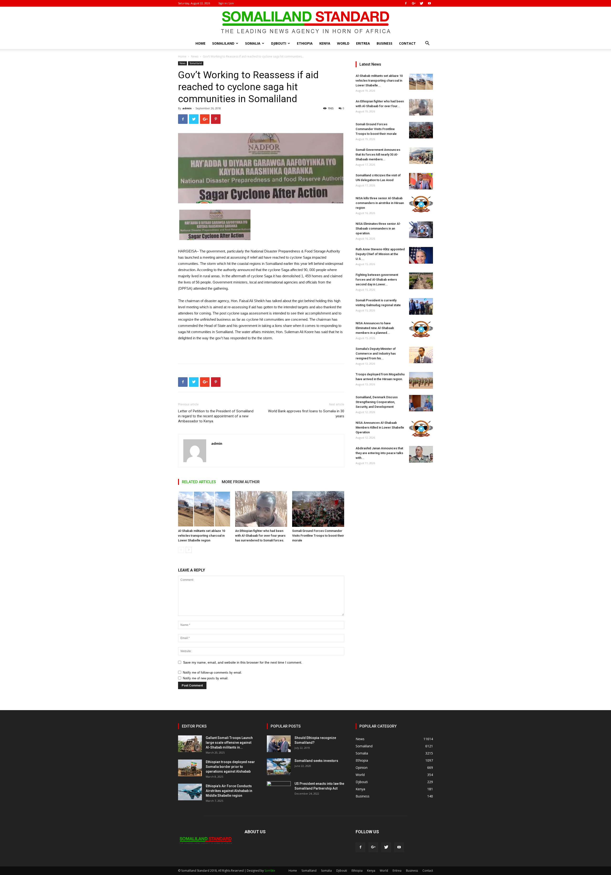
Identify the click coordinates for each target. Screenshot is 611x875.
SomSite (269, 871)
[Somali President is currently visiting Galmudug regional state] (421, 306)
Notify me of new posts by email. (205, 678)
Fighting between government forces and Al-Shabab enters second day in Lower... (377, 279)
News (194, 56)
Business (384, 43)
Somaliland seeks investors (316, 761)
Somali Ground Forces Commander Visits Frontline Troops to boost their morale (318, 535)
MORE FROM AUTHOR (241, 482)
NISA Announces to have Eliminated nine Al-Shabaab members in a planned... (375, 328)
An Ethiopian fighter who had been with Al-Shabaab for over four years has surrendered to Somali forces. (260, 535)
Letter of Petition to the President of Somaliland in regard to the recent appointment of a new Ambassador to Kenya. (215, 416)
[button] (427, 44)
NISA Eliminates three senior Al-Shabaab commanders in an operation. (378, 228)
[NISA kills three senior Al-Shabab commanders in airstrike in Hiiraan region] (421, 204)
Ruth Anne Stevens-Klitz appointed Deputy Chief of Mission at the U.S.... (380, 254)
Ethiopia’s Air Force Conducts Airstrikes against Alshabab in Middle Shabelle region (229, 790)
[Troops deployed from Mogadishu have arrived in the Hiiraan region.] (421, 380)
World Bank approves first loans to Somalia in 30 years (306, 413)
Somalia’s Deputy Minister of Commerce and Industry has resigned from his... (376, 353)
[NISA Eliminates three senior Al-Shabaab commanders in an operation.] (421, 229)
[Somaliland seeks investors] (279, 766)
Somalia (252, 43)
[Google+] (413, 3)
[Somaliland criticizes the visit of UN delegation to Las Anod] (421, 181)
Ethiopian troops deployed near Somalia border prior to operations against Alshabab (230, 766)
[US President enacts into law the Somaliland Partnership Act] (279, 789)
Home (200, 43)
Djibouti (278, 43)
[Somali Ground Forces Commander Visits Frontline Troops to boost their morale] (318, 509)
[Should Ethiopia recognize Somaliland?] (279, 743)
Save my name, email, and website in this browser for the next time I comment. (242, 662)
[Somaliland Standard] (305, 22)
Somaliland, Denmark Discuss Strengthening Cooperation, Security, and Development (377, 402)
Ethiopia (305, 43)
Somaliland (223, 43)
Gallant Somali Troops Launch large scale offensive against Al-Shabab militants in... (229, 742)
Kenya (324, 43)
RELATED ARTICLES (199, 482)
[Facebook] (405, 3)
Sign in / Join (226, 3)
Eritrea (363, 43)
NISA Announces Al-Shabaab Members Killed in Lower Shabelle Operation (380, 427)
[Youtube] (429, 3)
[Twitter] (421, 3)
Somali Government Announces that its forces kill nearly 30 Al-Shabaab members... (378, 154)
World (343, 43)
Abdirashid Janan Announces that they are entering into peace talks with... (379, 453)
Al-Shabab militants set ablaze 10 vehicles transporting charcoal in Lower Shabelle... (379, 80)
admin (187, 108)
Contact (407, 43)
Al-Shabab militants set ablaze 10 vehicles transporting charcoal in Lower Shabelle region (201, 535)
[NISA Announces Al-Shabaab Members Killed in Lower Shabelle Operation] (421, 428)
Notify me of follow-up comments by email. (212, 672)
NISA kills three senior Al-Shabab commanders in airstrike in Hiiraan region (380, 203)
